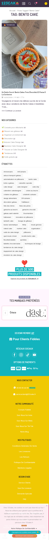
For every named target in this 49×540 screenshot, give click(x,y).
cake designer (22, 187)
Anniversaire (8, 172)
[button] (5, 313)
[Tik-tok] (27, 354)
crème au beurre (32, 190)
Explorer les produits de (24, 278)
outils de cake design (11, 232)
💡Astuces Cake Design (11, 142)
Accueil (12, 11)
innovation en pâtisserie (24, 217)
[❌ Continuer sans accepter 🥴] (46, 505)
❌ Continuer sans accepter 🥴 (24, 536)
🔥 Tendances (9, 25)
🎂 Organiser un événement (12, 135)
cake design (8, 187)
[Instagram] (21, 354)
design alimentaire (10, 198)
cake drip (35, 187)
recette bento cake (28, 236)
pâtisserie (27, 232)
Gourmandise (28, 213)
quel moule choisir (10, 236)
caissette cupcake (25, 183)
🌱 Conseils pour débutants (12, 128)
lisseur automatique (11, 225)
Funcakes (36, 312)
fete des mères (9, 206)
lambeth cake (8, 221)
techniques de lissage (33, 244)
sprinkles (23, 240)
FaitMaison (25, 202)
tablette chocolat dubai (12, 244)
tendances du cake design (13, 247)
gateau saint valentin (11, 213)
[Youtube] (34, 354)
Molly (24, 225)
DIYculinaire (26, 198)
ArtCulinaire (21, 172)
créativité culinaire (29, 194)
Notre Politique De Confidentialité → (24, 528)
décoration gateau (10, 202)
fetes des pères (25, 206)
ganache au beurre (11, 210)
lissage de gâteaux (25, 221)
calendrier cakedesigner (12, 190)
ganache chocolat (28, 210)
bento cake (33, 179)
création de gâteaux (11, 194)
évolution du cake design (13, 255)
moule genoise (36, 225)
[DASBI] (13, 313)
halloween (7, 217)
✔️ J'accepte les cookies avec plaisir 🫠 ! (24, 532)
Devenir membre (24, 333)
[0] (34, 3)
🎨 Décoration (7, 139)
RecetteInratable (9, 240)
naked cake (8, 228)
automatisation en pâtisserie (14, 179)
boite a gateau (9, 183)
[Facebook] (14, 354)
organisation (35, 228)
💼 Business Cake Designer (12, 146)
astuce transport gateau (12, 175)
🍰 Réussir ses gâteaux (11, 131)
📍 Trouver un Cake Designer (13, 150)
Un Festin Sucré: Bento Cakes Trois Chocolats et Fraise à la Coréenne (24, 93)
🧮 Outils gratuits (8, 157)
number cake (21, 228)
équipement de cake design (14, 251)
